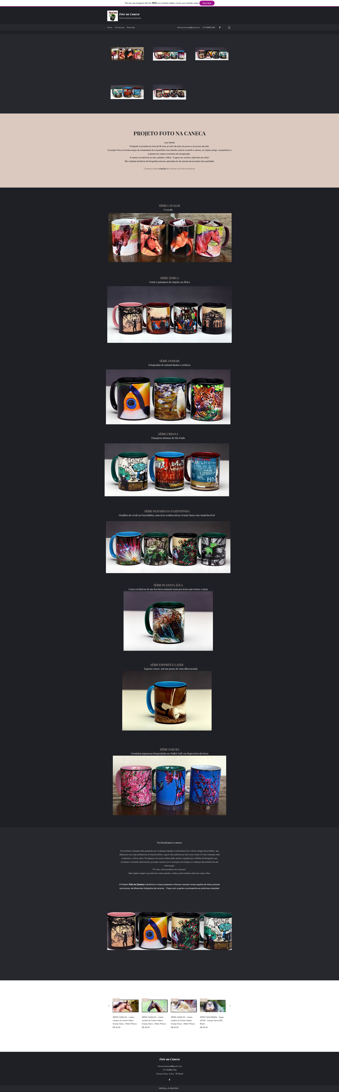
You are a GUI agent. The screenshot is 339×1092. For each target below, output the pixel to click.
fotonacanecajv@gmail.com (188, 27)
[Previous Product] (108, 1005)
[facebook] (219, 27)
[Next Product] (230, 1005)
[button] (229, 27)
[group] (169, 1013)
